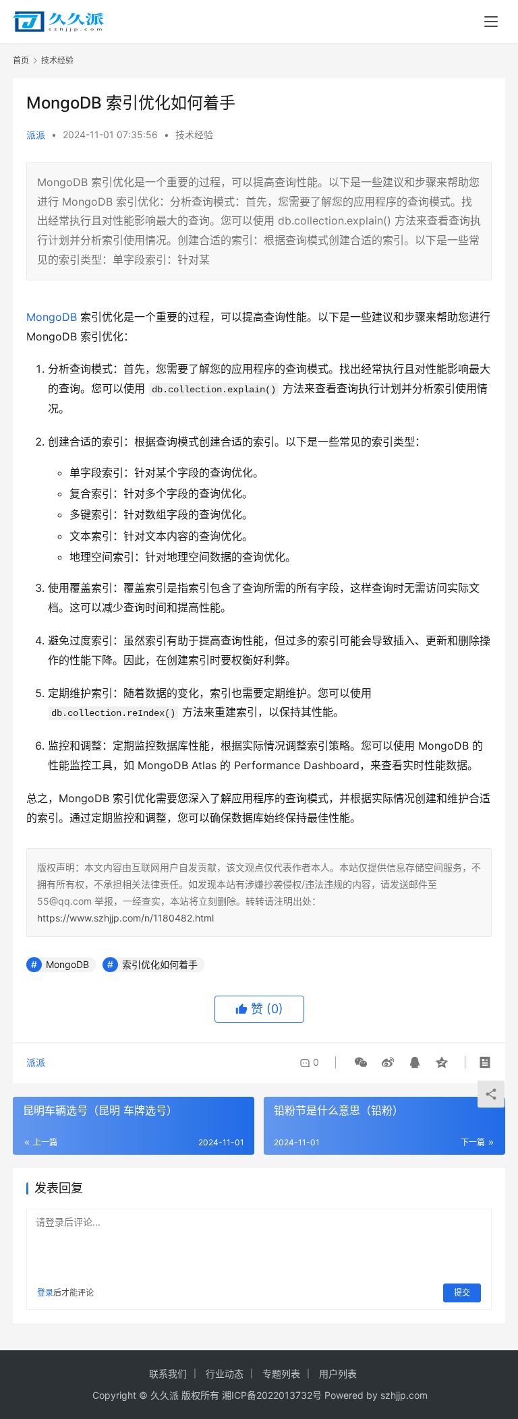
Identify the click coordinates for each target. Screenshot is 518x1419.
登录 (45, 1293)
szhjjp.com (404, 1395)
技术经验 (194, 134)
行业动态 (224, 1373)
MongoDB (51, 317)
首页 (21, 60)
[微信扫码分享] (361, 1062)
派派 (35, 134)
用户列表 (338, 1373)
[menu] (491, 21)
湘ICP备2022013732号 (272, 1395)
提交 (462, 1293)
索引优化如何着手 (160, 964)
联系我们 (168, 1373)
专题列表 (281, 1373)
